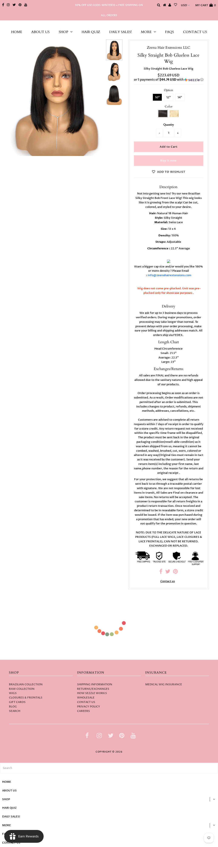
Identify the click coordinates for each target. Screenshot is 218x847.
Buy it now (168, 161)
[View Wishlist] (175, 5)
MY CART (205, 5)
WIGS (13, 693)
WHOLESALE (86, 698)
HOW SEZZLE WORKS (92, 693)
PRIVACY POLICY (88, 706)
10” (157, 97)
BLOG (13, 706)
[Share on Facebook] (160, 572)
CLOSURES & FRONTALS (25, 698)
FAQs (169, 32)
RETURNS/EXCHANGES (93, 689)
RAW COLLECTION (21, 689)
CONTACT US (195, 32)
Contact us (167, 581)
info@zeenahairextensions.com (169, 275)
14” (180, 97)
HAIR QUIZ (91, 32)
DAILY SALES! (120, 32)
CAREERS (83, 711)
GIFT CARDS (17, 702)
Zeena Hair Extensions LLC (108, 24)
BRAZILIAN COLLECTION (26, 684)
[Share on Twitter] (167, 572)
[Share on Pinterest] (175, 572)
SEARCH (14, 711)
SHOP (63, 32)
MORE (146, 32)
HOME (16, 32)
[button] (168, 80)
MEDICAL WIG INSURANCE (163, 684)
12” (168, 97)
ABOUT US (40, 32)
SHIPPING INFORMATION (94, 684)
